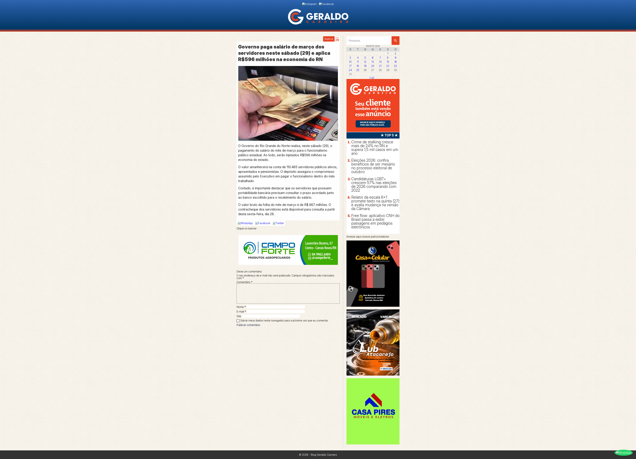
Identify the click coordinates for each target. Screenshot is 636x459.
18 (357, 66)
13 (372, 61)
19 (365, 66)
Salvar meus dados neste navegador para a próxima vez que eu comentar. (284, 320)
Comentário (245, 282)
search (396, 41)
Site (239, 316)
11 (358, 61)
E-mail (241, 311)
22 (387, 66)
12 (365, 61)
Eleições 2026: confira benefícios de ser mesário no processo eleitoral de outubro (373, 166)
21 (380, 66)
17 (350, 66)
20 (372, 66)
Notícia (328, 39)
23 (395, 66)
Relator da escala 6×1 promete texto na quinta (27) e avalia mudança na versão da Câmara (375, 203)
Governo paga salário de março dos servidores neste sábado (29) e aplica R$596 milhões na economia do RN (284, 53)
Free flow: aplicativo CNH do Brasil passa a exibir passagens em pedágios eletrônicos (375, 221)
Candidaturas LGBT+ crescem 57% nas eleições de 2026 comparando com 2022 (374, 185)
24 (350, 70)
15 (388, 61)
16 (395, 61)
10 (350, 61)
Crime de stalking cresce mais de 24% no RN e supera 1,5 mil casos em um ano (374, 148)
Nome (241, 307)
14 (380, 61)
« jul (371, 77)
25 (357, 70)
